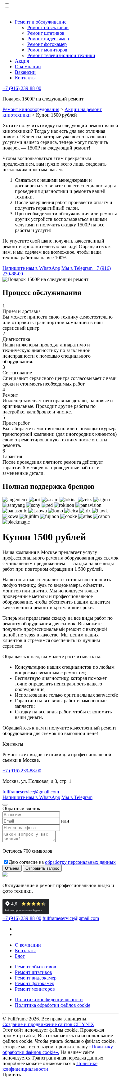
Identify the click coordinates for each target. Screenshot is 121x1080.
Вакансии (25, 72)
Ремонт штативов (33, 972)
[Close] (4, 805)
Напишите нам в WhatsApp (31, 268)
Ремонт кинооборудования (30, 109)
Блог (20, 956)
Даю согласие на (62, 862)
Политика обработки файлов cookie (52, 1005)
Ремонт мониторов (35, 989)
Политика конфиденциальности (49, 999)
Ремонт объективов (35, 966)
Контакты (25, 77)
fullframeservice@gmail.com (30, 791)
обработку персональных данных (80, 862)
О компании (28, 66)
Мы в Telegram (77, 268)
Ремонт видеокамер (35, 977)
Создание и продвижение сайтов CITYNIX (48, 1024)
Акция (22, 61)
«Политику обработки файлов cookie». (57, 1049)
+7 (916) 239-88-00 (21, 88)
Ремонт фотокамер (34, 983)
